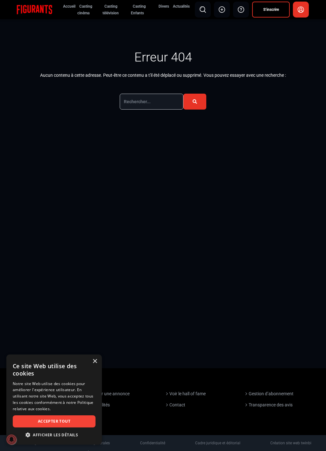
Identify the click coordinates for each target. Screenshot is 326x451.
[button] (54, 435)
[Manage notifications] (11, 439)
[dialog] (54, 399)
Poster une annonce (110, 393)
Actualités (181, 6)
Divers (164, 6)
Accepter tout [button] (54, 421)
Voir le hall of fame (187, 393)
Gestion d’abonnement (271, 393)
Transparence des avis (271, 404)
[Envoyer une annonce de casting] (222, 10)
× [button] (94, 361)
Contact (177, 404)
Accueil (69, 6)
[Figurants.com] (34, 9)
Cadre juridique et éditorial (217, 443)
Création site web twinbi (290, 443)
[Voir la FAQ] (241, 10)
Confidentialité (152, 443)
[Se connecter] (301, 10)
